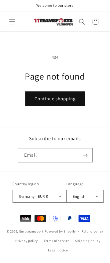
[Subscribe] (85, 155)
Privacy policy (26, 241)
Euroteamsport (31, 231)
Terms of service (56, 241)
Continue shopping (55, 98)
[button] (12, 21)
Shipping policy (88, 241)
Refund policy (92, 231)
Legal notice (58, 250)
